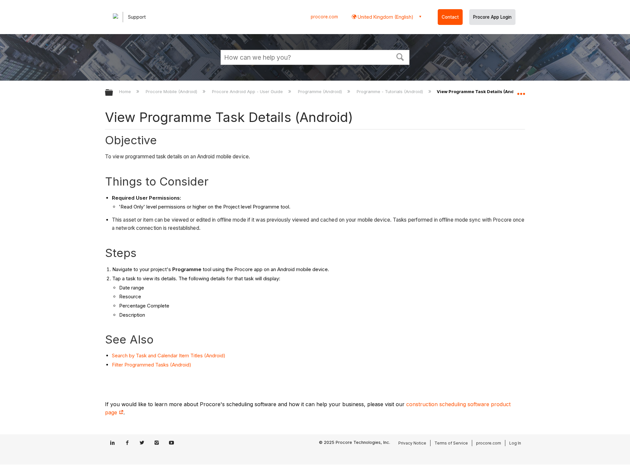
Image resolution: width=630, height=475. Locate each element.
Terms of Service (451, 443)
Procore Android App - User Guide (248, 91)
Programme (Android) (320, 91)
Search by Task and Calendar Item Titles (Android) (168, 355)
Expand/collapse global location (521, 91)
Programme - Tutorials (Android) (390, 91)
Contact (450, 17)
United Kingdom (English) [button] (384, 17)
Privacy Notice (412, 443)
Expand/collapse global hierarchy (113, 93)
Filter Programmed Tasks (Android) (151, 365)
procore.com (324, 16)
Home (125, 91)
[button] (400, 56)
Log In (515, 443)
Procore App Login (492, 17)
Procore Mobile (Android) (172, 91)
